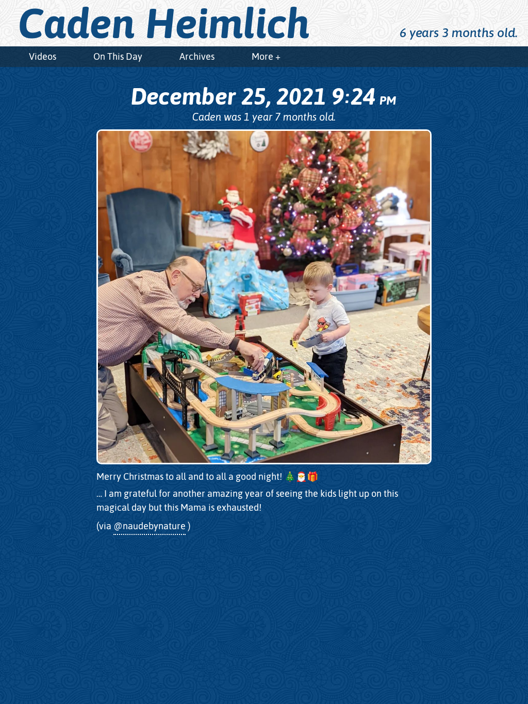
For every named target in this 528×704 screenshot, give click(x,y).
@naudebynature (149, 526)
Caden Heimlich (164, 23)
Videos (42, 56)
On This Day (117, 56)
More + (266, 56)
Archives (196, 56)
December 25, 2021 (263, 96)
